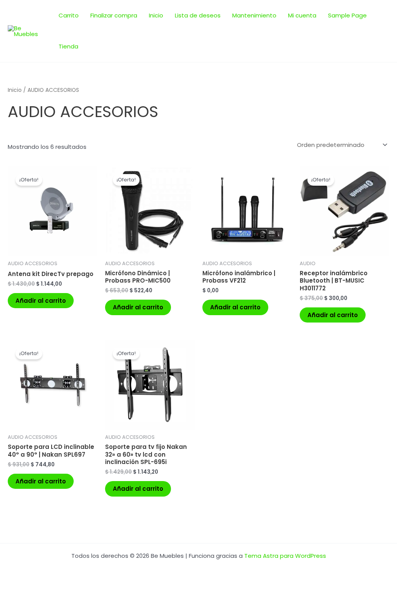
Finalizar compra (113, 15)
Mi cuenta (302, 15)
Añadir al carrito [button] (41, 301)
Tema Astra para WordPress (285, 556)
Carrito (69, 15)
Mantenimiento (254, 15)
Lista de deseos (198, 15)
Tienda (68, 46)
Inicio (156, 15)
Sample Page (347, 15)
